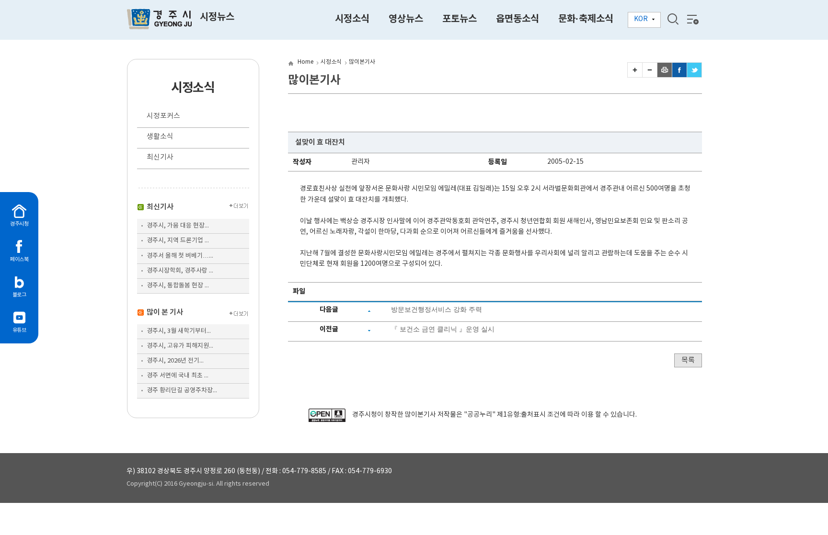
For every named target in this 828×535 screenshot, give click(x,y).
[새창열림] (327, 420)
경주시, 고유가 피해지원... (180, 346)
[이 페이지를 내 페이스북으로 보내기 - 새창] (679, 75)
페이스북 (19, 259)
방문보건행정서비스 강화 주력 (436, 309)
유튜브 (19, 330)
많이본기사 (362, 62)
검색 (673, 19)
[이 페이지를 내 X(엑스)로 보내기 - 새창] (694, 75)
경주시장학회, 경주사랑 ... (180, 270)
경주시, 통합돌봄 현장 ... (178, 285)
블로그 (19, 295)
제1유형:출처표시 (521, 415)
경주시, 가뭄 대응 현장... (178, 225)
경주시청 (19, 224)
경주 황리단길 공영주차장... (182, 390)
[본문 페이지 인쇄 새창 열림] (664, 75)
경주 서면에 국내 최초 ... (177, 375)
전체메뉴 (692, 19)
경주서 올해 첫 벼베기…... (180, 256)
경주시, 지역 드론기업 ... (178, 240)
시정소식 (331, 62)
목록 (688, 360)
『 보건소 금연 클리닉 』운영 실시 (442, 329)
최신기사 (160, 157)
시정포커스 (163, 116)
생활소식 (160, 137)
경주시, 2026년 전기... (175, 360)
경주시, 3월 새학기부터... (179, 331)
